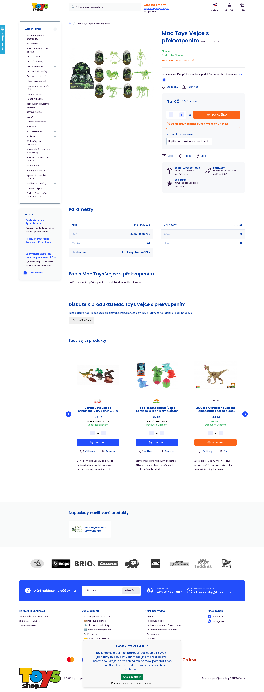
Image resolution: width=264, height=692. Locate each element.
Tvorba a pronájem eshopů (216, 678)
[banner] (40, 8)
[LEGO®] (156, 563)
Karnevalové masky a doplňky (38, 105)
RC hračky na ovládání (34, 143)
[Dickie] (132, 563)
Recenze (151, 638)
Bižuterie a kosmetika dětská (38, 50)
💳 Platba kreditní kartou (97, 638)
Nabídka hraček (33, 29)
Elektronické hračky (37, 71)
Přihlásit (131, 590)
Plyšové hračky (34, 131)
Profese (31, 136)
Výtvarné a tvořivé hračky (36, 177)
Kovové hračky (34, 111)
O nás (150, 616)
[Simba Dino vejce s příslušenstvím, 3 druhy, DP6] (98, 375)
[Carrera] (108, 563)
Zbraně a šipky (34, 188)
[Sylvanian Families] (179, 563)
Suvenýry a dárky (36, 170)
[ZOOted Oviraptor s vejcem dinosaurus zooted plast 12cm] (215, 375)
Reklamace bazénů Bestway (162, 629)
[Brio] (85, 563)
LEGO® (30, 116)
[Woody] (227, 563)
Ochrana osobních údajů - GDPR (164, 625)
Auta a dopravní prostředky (35, 37)
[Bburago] (61, 563)
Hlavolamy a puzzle (37, 81)
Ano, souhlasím (132, 677)
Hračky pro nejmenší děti (38, 87)
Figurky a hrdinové (36, 76)
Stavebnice (33, 165)
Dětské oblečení (35, 56)
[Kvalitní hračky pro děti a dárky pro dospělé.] (70, 23)
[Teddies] (203, 563)
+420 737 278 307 (155, 5)
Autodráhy (32, 43)
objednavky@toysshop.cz (156, 8)
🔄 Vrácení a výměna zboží (98, 629)
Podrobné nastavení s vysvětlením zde (132, 683)
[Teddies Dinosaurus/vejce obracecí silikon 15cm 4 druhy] (157, 375)
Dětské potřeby (35, 61)
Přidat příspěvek (81, 321)
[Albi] (37, 563)
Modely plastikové (36, 121)
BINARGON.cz (238, 678)
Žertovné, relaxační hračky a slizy (37, 195)
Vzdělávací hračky (36, 183)
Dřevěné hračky (35, 66)
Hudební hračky (35, 98)
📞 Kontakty (90, 634)
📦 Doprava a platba (95, 620)
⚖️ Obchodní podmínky (96, 625)
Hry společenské (35, 94)
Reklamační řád (155, 620)
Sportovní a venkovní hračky (38, 159)
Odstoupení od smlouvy (97, 616)
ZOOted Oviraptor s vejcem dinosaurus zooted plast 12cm (215, 409)
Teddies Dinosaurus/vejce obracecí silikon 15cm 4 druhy (157, 409)
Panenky (31, 126)
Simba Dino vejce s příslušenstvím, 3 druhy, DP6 (98, 409)
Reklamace (153, 634)
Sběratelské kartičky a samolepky (38, 151)
